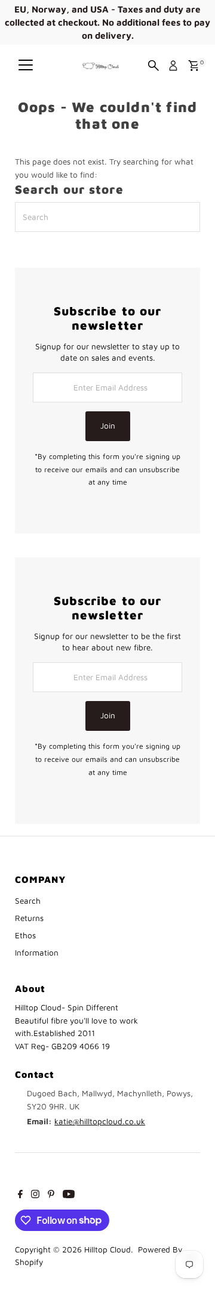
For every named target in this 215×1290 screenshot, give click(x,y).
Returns (29, 918)
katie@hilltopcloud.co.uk (99, 1121)
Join (107, 425)
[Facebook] (20, 1195)
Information (37, 952)
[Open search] (153, 65)
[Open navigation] (25, 65)
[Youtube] (69, 1195)
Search (28, 901)
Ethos (25, 935)
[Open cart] (194, 65)
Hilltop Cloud (107, 1249)
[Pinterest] (51, 1195)
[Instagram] (35, 1195)
